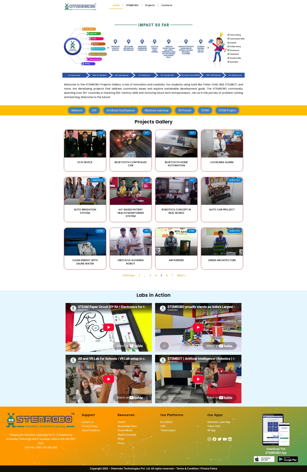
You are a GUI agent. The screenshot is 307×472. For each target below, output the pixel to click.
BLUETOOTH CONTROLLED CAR (131, 163)
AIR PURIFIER (176, 260)
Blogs (121, 438)
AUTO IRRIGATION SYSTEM (85, 211)
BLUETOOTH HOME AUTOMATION (176, 163)
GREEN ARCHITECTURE (222, 260)
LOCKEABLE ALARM (221, 162)
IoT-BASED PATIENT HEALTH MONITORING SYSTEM (131, 213)
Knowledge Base (127, 426)
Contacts (166, 5)
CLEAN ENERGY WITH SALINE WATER (85, 261)
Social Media (125, 430)
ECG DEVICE (85, 162)
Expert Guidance (91, 430)
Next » (181, 275)
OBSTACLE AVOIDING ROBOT (131, 261)
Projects (150, 5)
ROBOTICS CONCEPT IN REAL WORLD (176, 211)
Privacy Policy (90, 426)
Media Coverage (127, 434)
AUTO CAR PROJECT (222, 209)
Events (121, 422)
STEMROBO (132, 5)
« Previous (128, 275)
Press (121, 443)
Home (116, 5)
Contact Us (88, 422)
